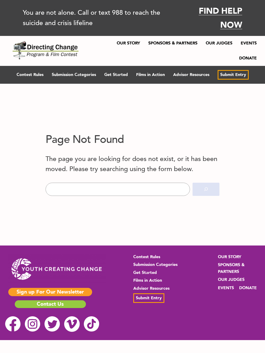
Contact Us (50, 304)
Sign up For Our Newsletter (50, 291)
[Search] (206, 189)
